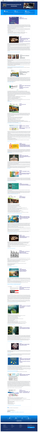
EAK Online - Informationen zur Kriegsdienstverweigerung (13, 284)
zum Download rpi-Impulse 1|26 (10, 324)
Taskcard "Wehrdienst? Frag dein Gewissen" (12, 266)
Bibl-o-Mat (8, 168)
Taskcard (21, 261)
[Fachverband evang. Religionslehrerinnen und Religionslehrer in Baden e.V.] (3, 0)
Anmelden (31, 427)
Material (18, 0)
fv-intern (22, 0)
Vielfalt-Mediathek (9, 152)
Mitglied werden (4, 426)
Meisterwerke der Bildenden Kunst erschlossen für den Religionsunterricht (15, 66)
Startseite (5, 0)
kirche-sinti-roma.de (11, 300)
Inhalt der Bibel (9, 355)
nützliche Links (12, 426)
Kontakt (12, 427)
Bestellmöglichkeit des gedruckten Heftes (11, 371)
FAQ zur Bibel (8, 352)
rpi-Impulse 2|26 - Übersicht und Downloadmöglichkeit (13, 34)
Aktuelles (15, 0)
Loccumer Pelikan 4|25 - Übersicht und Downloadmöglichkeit (13, 405)
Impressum (20, 427)
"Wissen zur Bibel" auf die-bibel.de (11, 248)
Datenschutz (20, 426)
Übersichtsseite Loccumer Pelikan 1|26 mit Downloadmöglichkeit (14, 213)
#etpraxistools (9, 101)
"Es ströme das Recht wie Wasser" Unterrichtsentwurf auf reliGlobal (14, 341)
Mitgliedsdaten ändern (5, 427)
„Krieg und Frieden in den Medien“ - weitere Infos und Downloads (14, 387)
